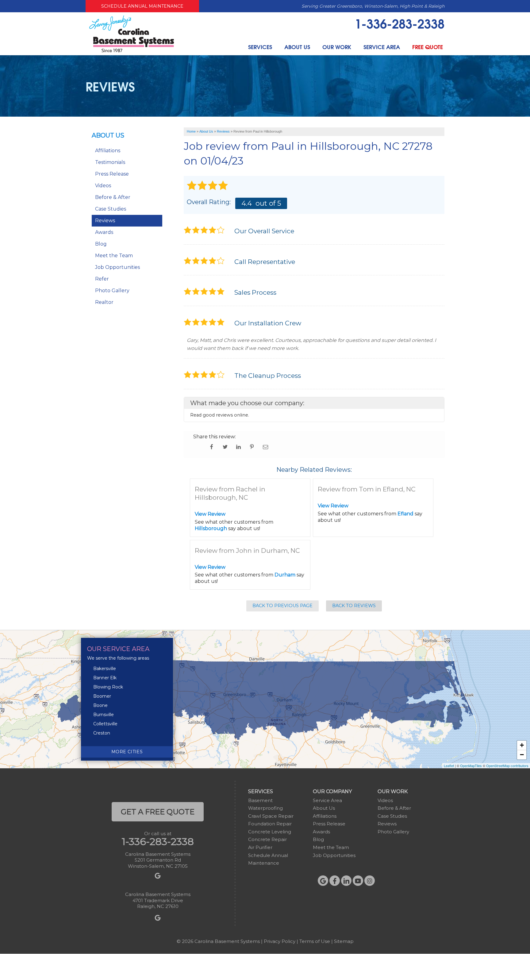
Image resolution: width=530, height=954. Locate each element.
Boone (100, 705)
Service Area (381, 47)
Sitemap (344, 941)
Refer (102, 279)
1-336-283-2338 (399, 23)
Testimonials (110, 162)
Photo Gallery (112, 290)
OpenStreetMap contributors (507, 765)
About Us (297, 47)
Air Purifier (260, 847)
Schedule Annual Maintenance (142, 6)
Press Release (112, 174)
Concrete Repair (267, 839)
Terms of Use (314, 941)
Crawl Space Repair (271, 816)
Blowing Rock (108, 687)
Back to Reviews (354, 605)
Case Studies (110, 209)
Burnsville (103, 714)
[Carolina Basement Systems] (132, 33)
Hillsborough (211, 528)
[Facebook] (334, 880)
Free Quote (427, 47)
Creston (101, 733)
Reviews (105, 220)
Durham (285, 575)
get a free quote (157, 811)
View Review (210, 514)
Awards (104, 232)
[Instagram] (369, 880)
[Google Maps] (323, 880)
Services (260, 47)
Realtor (104, 302)
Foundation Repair (270, 824)
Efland (405, 514)
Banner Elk (105, 678)
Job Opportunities (117, 267)
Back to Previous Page (282, 605)
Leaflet (449, 765)
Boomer (102, 696)
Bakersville (104, 668)
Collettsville (105, 724)
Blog (101, 244)
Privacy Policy (279, 941)
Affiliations (107, 150)
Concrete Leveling (269, 832)
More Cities (127, 751)
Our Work (336, 47)
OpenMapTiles (471, 765)
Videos (103, 185)
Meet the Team (114, 255)
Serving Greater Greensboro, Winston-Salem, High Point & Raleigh (372, 6)
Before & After (112, 197)
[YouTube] (358, 880)
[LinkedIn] (346, 880)
